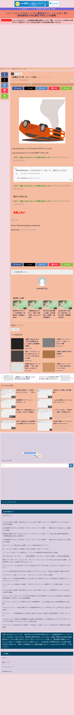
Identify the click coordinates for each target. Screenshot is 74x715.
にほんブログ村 (6, 460)
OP (12, 73)
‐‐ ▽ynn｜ (18, 73)
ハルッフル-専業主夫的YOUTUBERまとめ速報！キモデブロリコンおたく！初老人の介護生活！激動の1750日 (36, 571)
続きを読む (15, 220)
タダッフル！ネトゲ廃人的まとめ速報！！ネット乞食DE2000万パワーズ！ (25, 545)
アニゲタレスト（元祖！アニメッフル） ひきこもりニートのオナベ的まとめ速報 (28, 575)
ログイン (5, 657)
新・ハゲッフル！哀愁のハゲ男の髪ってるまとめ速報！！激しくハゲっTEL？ (26, 549)
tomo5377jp (42, 288)
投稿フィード (6, 662)
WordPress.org (6, 671)
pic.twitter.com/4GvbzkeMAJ (30, 173)
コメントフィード (7, 667)
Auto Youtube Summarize (28, 230)
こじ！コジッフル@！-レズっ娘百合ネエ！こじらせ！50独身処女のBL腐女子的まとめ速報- (30, 552)
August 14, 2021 (34, 178)
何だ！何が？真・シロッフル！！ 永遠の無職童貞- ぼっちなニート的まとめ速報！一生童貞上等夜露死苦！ (37, 556)
